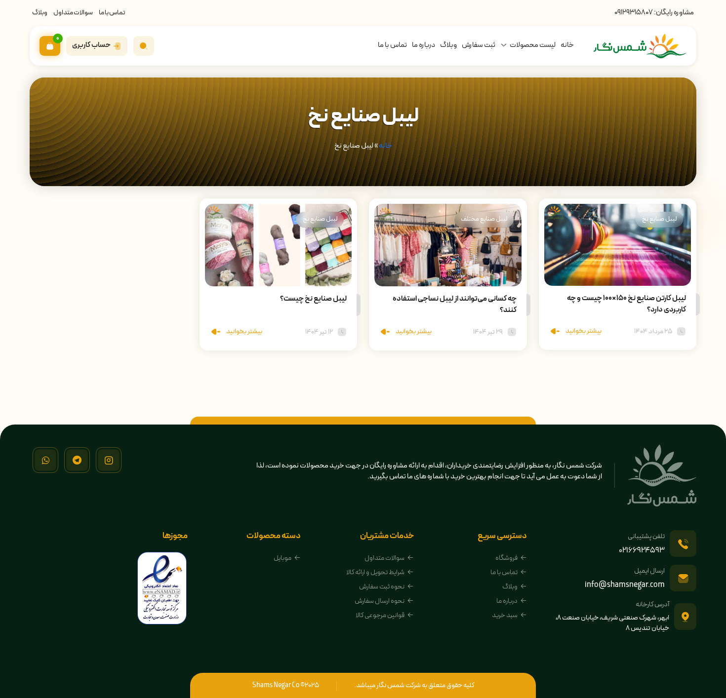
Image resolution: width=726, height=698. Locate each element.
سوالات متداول (73, 12)
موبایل (282, 558)
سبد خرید (505, 615)
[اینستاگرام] (109, 460)
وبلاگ (39, 12)
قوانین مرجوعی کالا (380, 615)
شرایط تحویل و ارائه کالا (375, 572)
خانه (567, 45)
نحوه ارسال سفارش (379, 601)
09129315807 (633, 12)
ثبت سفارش (478, 45)
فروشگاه (506, 558)
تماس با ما (112, 12)
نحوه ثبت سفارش (381, 587)
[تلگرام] (77, 460)
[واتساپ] (45, 460)
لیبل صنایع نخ (659, 219)
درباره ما (423, 45)
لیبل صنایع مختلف (484, 219)
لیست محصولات (533, 45)
